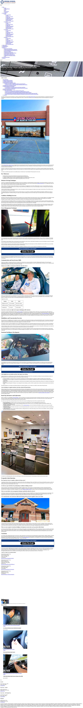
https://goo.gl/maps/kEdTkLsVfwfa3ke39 (7, 569)
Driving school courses (31, 96)
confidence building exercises (26, 489)
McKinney (5, 37)
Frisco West (6, 29)
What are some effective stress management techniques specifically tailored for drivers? (18, 92)
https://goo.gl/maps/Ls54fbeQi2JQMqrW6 (7, 574)
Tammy (2, 69)
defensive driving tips (40, 183)
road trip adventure (15, 397)
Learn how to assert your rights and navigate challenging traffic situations (16, 84)
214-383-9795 (2, 685)
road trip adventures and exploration (44, 392)
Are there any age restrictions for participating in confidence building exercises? (17, 91)
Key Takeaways (5, 79)
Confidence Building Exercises (8, 81)
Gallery (4, 626)
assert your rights (19, 311)
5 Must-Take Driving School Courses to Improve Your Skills (12, 673)
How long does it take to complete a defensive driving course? (14, 90)
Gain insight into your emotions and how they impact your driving (15, 87)
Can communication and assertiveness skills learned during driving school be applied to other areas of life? (21, 93)
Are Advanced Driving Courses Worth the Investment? (11, 625)
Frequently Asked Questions (7, 89)
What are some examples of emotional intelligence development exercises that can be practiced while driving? (21, 94)
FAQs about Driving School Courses (8, 649)
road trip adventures (26, 537)
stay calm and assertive (45, 313)
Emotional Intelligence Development (8, 86)
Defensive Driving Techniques (7, 80)
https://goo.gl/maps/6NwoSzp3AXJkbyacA (8, 564)
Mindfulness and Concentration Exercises (9, 85)
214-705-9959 (2, 696)
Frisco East (6, 21)
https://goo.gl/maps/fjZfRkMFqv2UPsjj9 (7, 558)
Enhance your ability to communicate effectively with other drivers (15, 83)
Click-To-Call (27, 251)
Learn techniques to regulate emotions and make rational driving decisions (16, 88)
